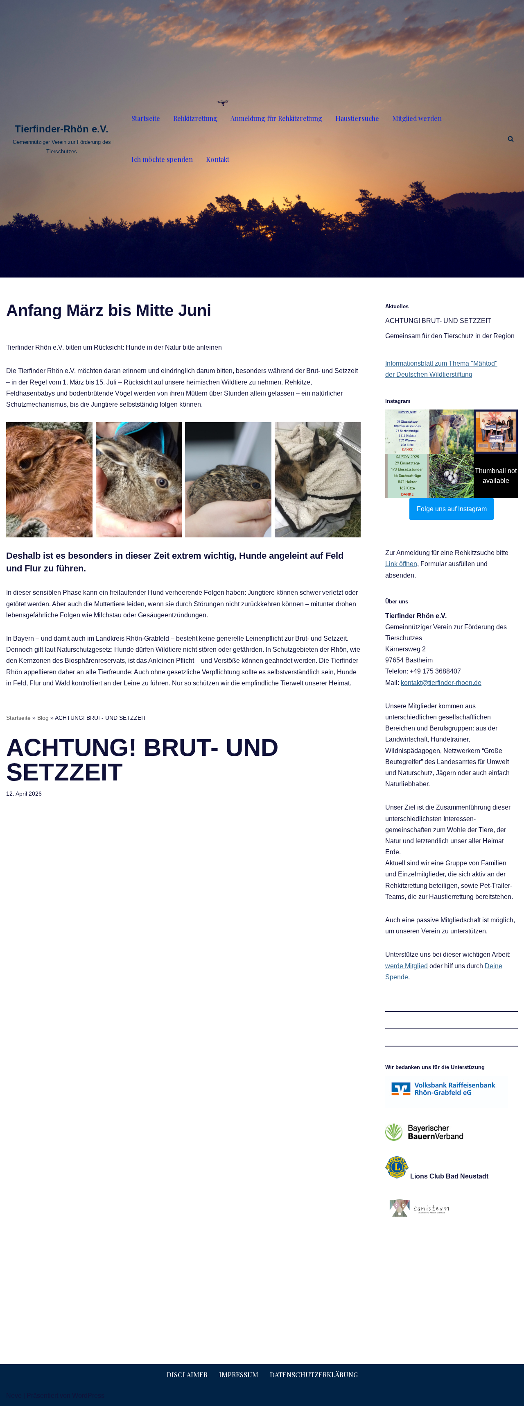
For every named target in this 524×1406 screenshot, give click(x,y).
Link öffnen (401, 563)
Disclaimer (187, 1374)
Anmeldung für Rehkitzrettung (276, 118)
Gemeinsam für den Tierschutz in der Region (450, 335)
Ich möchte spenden (162, 159)
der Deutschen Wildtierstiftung (428, 374)
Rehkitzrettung (195, 118)
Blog (43, 717)
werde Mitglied (406, 965)
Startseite (145, 118)
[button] (407, 432)
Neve (14, 1395)
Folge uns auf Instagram (452, 508)
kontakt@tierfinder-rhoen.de (441, 682)
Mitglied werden (417, 118)
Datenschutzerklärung (314, 1374)
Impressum (238, 1374)
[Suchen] (511, 139)
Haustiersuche (357, 118)
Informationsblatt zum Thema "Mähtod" (441, 363)
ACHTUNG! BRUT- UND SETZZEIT (438, 320)
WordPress (88, 1395)
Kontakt (217, 159)
